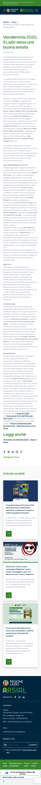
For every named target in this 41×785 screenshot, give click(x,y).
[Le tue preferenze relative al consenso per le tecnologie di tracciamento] (4, 781)
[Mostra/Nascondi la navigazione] (4, 10)
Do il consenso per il (21, 751)
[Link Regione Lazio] (20, 683)
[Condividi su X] (8, 452)
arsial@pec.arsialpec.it (15, 715)
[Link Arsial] (20, 690)
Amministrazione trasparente (14, 732)
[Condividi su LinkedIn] (13, 452)
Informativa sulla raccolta (13, 777)
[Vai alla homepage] (12, 10)
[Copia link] (21, 452)
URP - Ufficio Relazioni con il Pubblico (17, 722)
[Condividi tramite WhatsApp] (17, 452)
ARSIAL (6, 22)
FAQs (5, 728)
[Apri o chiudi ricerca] (36, 10)
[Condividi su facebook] (4, 452)
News (14, 22)
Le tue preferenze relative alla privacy (22, 773)
